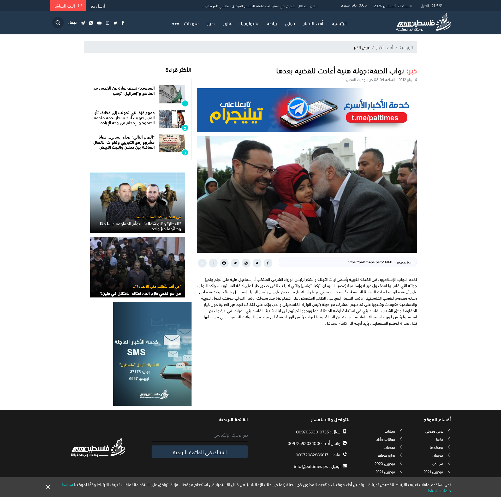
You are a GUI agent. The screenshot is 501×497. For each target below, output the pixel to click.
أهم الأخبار (313, 22)
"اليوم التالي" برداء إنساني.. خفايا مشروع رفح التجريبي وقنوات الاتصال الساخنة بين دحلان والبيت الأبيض (124, 141)
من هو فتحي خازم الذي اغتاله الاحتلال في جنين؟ (140, 293)
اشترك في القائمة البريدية (200, 451)
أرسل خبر (98, 5)
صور (211, 22)
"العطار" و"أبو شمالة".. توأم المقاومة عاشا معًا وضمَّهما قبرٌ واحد (140, 225)
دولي (290, 22)
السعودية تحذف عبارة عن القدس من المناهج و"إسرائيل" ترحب (124, 90)
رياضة (272, 22)
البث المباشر (65, 5)
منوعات (191, 22)
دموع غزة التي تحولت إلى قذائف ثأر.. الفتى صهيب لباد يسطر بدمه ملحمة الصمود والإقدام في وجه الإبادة (123, 117)
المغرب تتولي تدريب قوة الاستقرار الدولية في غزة (281, 5)
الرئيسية (339, 22)
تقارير (227, 22)
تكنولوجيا (249, 22)
